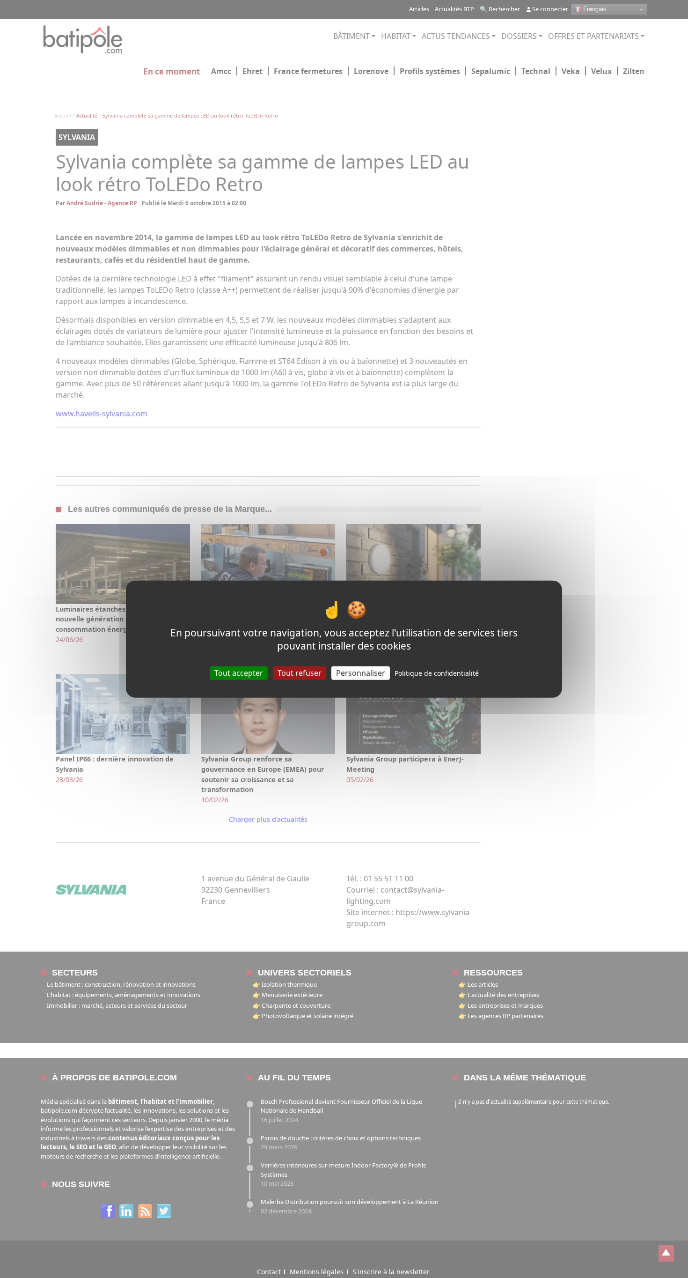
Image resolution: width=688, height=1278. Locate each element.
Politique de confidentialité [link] (437, 673)
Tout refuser (300, 673)
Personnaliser (360, 673)
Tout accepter (238, 673)
